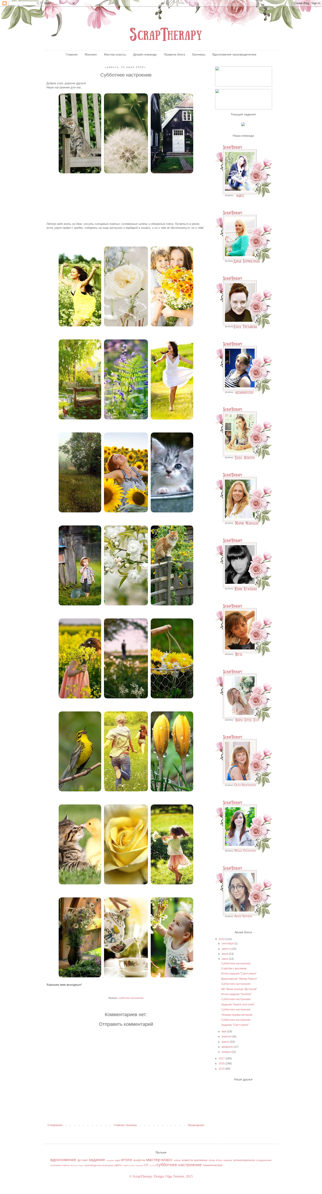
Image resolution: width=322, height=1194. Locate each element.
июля (225, 953)
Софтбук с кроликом (233, 968)
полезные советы (60, 1165)
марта (226, 1041)
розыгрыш (107, 1165)
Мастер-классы (115, 54)
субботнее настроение (130, 998)
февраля (228, 1046)
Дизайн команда (145, 54)
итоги (126, 1159)
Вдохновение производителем (234, 54)
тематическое (213, 1165)
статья (152, 1165)
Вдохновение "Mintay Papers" (239, 978)
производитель (93, 1165)
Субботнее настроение (236, 963)
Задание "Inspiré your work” (238, 1004)
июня (225, 958)
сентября (228, 943)
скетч (118, 1165)
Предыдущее (196, 1125)
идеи (117, 1160)
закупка (110, 1160)
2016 (222, 1063)
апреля (227, 1036)
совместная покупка (132, 1165)
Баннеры (198, 54)
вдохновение (63, 1159)
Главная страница (125, 1125)
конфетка (139, 1160)
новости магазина (194, 1160)
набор (177, 1160)
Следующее (55, 1125)
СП (146, 1165)
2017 (222, 1058)
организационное (244, 1160)
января (226, 1051)
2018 (222, 939)
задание (97, 1159)
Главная (72, 54)
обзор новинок (224, 1160)
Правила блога (174, 54)
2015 (222, 1068)
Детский (83, 1160)
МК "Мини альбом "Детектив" (239, 989)
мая (224, 1031)
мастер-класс (159, 1159)
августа (227, 948)
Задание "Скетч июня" (235, 1024)
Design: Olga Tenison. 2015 (173, 1176)
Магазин (91, 54)
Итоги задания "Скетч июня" (239, 973)
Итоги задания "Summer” (236, 994)
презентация (77, 1165)
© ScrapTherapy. (141, 1176)
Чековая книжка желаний (236, 1014)
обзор (212, 1160)
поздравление (264, 1160)
